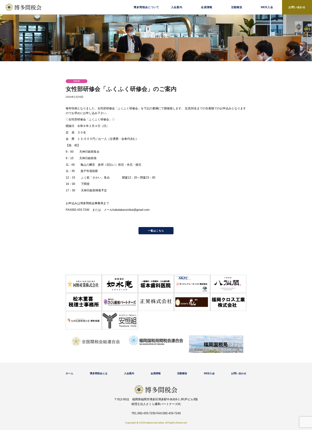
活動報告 (236, 7)
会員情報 (206, 7)
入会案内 (176, 7)
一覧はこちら (156, 230)
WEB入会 (267, 7)
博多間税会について (146, 7)
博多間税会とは (98, 373)
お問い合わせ (297, 7)
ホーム (69, 373)
